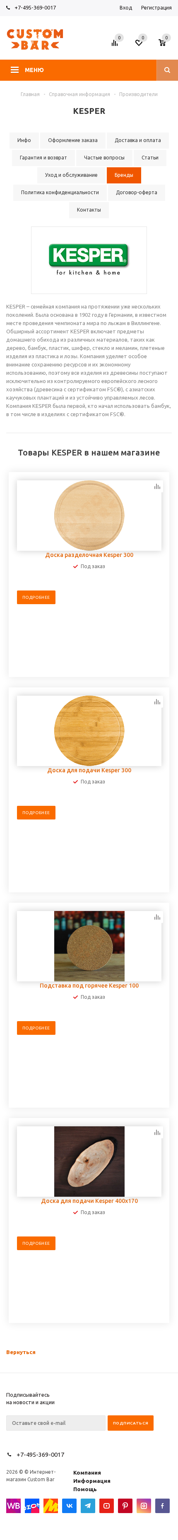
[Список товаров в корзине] (166, 45)
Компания (87, 1472)
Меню (34, 70)
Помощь (85, 1489)
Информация (92, 1481)
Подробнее (36, 597)
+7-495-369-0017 (35, 7)
